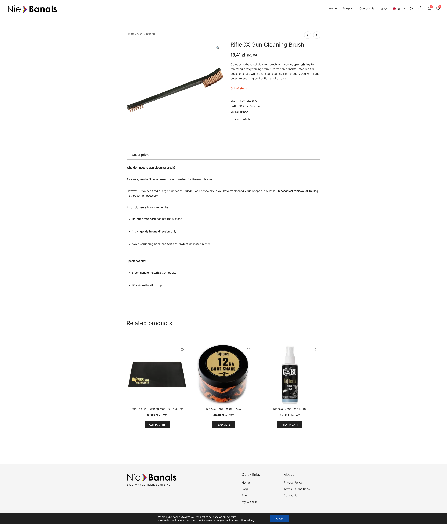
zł (381, 8)
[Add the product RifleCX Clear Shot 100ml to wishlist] (315, 350)
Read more (223, 424)
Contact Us (366, 8)
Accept (279, 518)
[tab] (140, 154)
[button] (218, 48)
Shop (346, 8)
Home (333, 8)
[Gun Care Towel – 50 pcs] (307, 35)
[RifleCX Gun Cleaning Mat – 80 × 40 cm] (157, 374)
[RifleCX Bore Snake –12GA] (223, 374)
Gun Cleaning (146, 33)
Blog (245, 489)
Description (140, 155)
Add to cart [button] (157, 424)
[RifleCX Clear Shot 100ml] (289, 374)
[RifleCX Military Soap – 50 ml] (316, 35)
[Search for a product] (411, 8)
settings (250, 520)
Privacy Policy (293, 482)
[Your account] (420, 8)
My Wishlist (249, 502)
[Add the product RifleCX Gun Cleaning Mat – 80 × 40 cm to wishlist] (182, 350)
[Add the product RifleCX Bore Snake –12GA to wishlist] (248, 350)
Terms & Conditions (297, 489)
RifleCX (244, 111)
